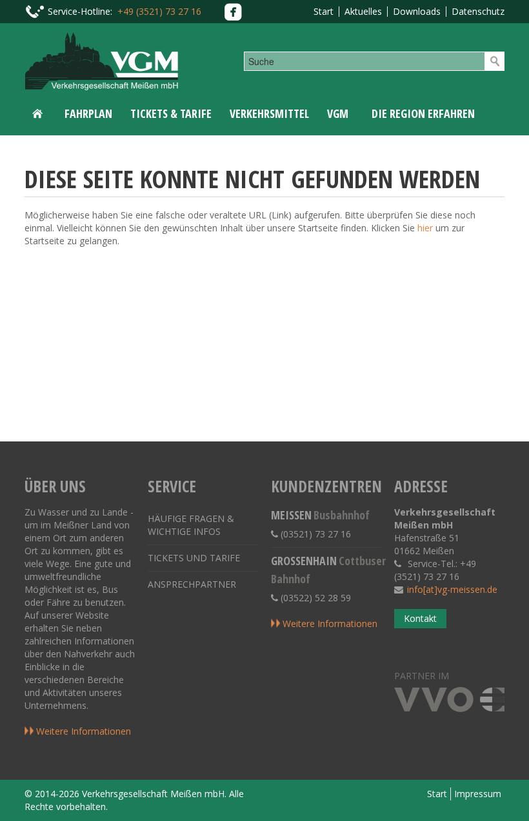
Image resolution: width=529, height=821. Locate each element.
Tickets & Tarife (171, 113)
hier (425, 228)
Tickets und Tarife (194, 558)
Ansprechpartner (192, 584)
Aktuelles (363, 11)
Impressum (477, 793)
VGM (337, 113)
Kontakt (420, 618)
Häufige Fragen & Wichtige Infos (191, 524)
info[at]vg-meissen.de (452, 589)
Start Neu (40, 113)
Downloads (417, 11)
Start (324, 11)
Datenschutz (478, 11)
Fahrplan (88, 113)
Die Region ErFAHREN (423, 113)
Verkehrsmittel (269, 113)
